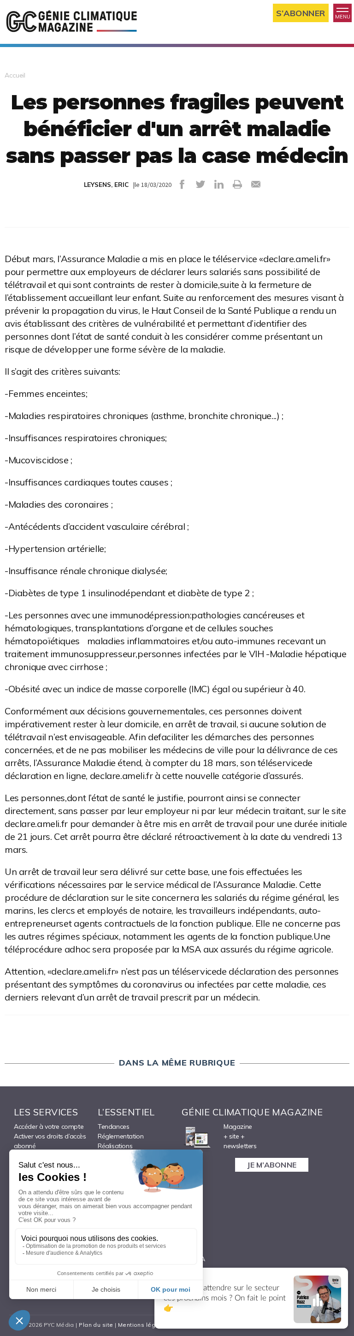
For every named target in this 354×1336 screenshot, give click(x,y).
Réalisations (115, 1146)
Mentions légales (143, 1324)
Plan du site (96, 1324)
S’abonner (300, 13)
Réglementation (120, 1136)
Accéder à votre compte (48, 1126)
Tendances (113, 1126)
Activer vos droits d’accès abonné (50, 1141)
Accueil (15, 75)
